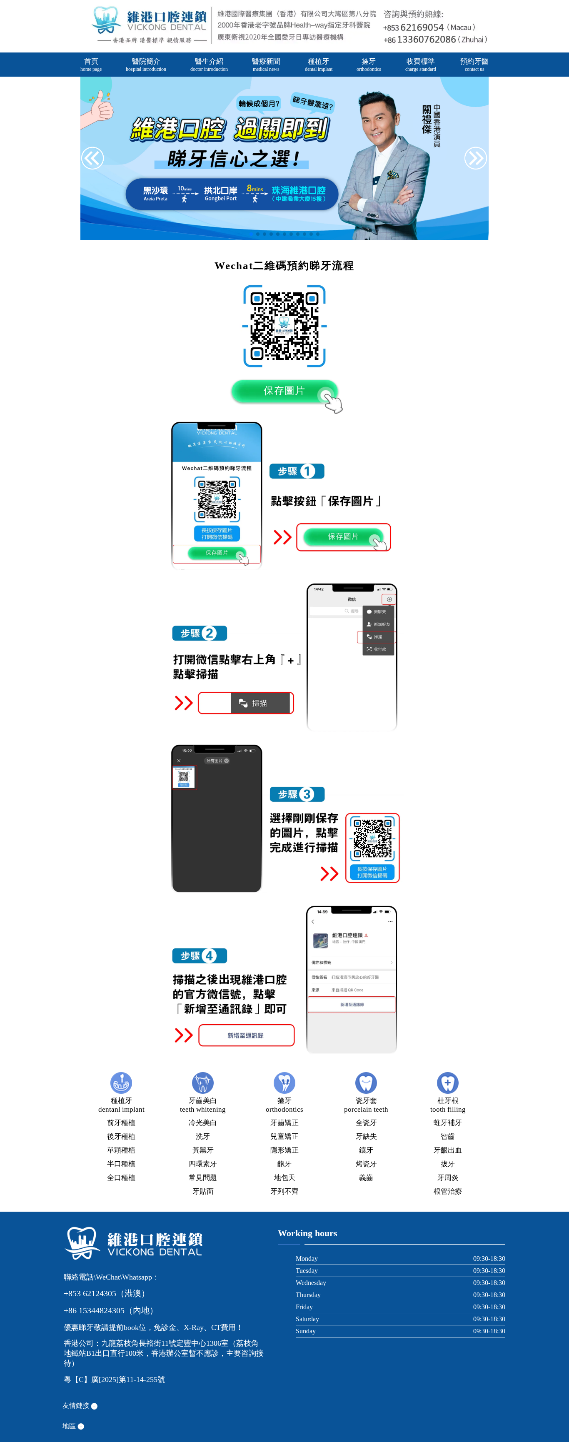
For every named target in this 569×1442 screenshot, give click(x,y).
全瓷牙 (366, 1123)
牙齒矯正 (284, 1123)
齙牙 (284, 1164)
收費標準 (420, 64)
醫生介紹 (209, 64)
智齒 (448, 1136)
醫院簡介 (146, 64)
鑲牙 (366, 1150)
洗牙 (203, 1136)
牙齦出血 (448, 1150)
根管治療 (448, 1191)
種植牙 (318, 64)
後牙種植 (121, 1136)
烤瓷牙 (366, 1164)
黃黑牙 (203, 1150)
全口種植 (121, 1178)
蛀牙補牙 (448, 1123)
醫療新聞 (266, 64)
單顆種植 (121, 1150)
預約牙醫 (474, 64)
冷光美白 (203, 1123)
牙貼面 (203, 1191)
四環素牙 (203, 1164)
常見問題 (203, 1178)
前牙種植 (121, 1123)
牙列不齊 (284, 1191)
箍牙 (369, 64)
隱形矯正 (284, 1150)
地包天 (284, 1178)
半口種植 (121, 1164)
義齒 (366, 1178)
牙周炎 (448, 1178)
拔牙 (448, 1164)
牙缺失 (366, 1136)
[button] (476, 159)
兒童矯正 (284, 1136)
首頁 (91, 64)
